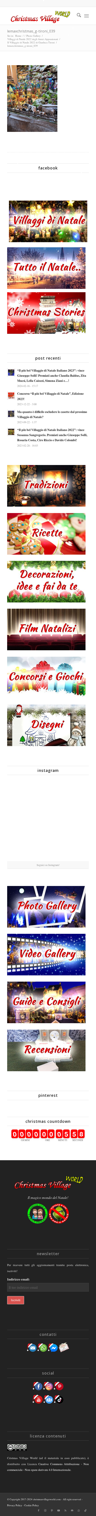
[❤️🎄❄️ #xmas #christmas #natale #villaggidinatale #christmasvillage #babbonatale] (75, 819)
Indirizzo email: (18, 1279)
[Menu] (86, 15)
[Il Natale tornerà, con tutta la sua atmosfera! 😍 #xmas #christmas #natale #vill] (48, 820)
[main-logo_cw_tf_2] (39, 16)
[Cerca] (76, 16)
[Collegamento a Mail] (72, 1510)
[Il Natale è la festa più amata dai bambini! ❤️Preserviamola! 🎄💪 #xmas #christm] (75, 791)
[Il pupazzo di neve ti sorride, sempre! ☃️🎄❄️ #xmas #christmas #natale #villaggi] (48, 792)
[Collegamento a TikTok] (85, 1510)
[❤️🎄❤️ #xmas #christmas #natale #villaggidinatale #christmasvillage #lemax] (75, 847)
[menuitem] (76, 16)
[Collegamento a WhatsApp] (78, 1510)
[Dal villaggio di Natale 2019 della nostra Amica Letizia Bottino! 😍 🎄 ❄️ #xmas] (20, 819)
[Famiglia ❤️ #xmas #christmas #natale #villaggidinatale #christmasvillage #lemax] (48, 847)
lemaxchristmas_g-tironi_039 (31, 31)
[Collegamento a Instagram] (45, 1510)
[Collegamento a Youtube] (58, 1510)
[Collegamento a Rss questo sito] (65, 1510)
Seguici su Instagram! (48, 865)
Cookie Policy (31, 1505)
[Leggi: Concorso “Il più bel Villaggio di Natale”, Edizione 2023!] (11, 396)
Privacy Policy (14, 1505)
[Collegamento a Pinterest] (52, 1510)
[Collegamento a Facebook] (38, 1510)
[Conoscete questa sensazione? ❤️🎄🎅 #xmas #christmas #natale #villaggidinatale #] (20, 791)
